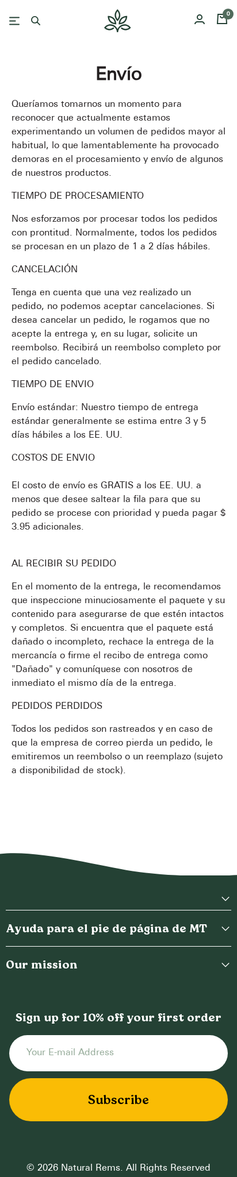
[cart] (222, 21)
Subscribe (118, 1099)
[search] (35, 20)
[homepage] (117, 20)
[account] (199, 21)
